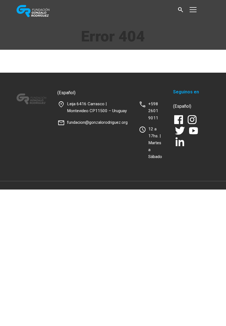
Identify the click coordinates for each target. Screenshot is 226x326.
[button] (180, 10)
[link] (45, 11)
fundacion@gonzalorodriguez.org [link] (97, 122)
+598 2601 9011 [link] (153, 110)
